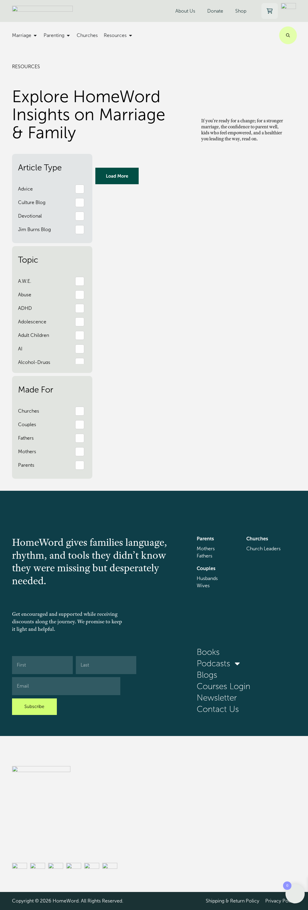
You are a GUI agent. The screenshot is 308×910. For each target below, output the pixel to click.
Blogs (207, 674)
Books (208, 652)
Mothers (206, 548)
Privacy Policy (280, 900)
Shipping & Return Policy (232, 900)
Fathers (204, 555)
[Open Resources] (130, 35)
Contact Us (218, 709)
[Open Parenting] (68, 35)
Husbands (207, 578)
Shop (240, 11)
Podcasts (213, 663)
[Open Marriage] (35, 35)
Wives (203, 585)
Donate (215, 11)
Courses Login (223, 686)
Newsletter (217, 697)
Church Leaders (263, 548)
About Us (185, 11)
